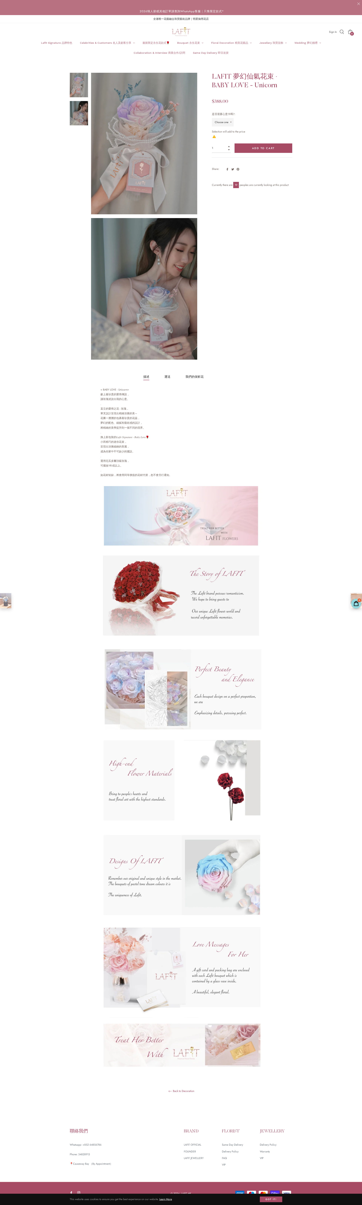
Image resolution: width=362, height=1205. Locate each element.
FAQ (224, 1158)
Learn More (165, 1199)
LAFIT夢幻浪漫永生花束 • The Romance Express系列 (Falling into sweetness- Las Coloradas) (107, 1102)
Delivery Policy (230, 1151)
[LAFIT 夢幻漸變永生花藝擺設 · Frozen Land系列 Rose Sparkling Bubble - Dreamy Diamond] (5, 600)
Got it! (271, 1199)
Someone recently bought (96, 1098)
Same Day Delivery (232, 1145)
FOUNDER (190, 1151)
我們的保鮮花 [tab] (195, 377)
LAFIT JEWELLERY (194, 1158)
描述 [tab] (146, 377)
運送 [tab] (167, 377)
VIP (224, 1165)
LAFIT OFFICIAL (192, 1145)
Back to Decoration (183, 1091)
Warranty (265, 1151)
